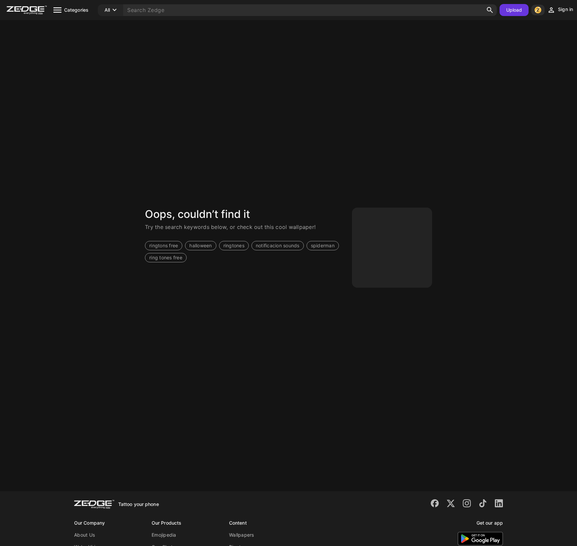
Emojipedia (164, 535)
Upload (514, 10)
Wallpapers (241, 535)
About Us (84, 535)
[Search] (490, 10)
